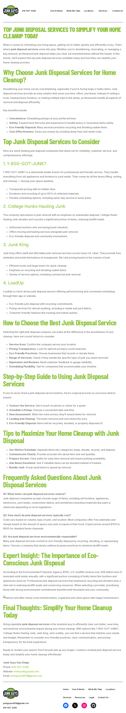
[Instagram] (84, 705)
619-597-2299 (29, 11)
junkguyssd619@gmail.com (26, 675)
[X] (75, 705)
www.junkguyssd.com (26, 671)
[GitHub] (93, 705)
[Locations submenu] (94, 10)
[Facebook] (66, 705)
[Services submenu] (108, 10)
